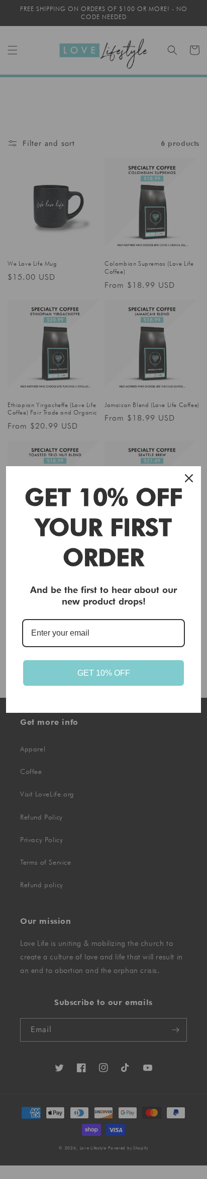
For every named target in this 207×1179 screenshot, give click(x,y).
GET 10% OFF (103, 673)
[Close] (189, 478)
